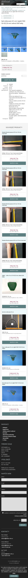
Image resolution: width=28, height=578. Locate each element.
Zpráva (2, 496)
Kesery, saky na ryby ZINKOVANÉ (9, 10)
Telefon (3, 489)
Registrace (6, 429)
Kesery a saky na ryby (7, 9)
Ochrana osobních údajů (9, 436)
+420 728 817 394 (5, 555)
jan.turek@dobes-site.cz (7, 554)
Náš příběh (5, 438)
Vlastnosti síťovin (7, 16)
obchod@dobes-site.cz (7, 538)
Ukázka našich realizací (9, 431)
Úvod (2, 7)
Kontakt (5, 433)
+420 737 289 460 (5, 547)
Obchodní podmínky (8, 435)
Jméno (3, 477)
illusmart (17, 563)
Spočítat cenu (14, 163)
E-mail (3, 483)
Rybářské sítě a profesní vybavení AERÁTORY (15, 7)
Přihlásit (5, 428)
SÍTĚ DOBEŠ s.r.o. (16, 561)
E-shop (4, 440)
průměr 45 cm (22, 10)
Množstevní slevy (7, 18)
